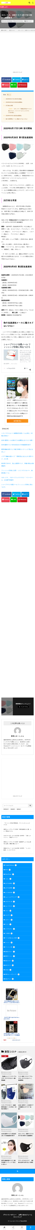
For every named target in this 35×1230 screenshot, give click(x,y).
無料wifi (18, 809)
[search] (30, 805)
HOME (4, 30)
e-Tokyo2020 (23, 1221)
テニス (8, 924)
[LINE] (13, 85)
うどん (8, 878)
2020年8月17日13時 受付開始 (13, 99)
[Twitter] (16, 79)
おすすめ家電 (9, 888)
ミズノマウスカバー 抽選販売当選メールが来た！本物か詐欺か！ (8, 1107)
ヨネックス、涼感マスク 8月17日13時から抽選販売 (25, 1134)
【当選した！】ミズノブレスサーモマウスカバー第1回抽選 (8, 1078)
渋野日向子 (6, 809)
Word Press (9, 874)
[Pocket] (5, 85)
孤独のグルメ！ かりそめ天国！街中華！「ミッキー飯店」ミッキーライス (17, 849)
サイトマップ (17, 1217)
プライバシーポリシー (10, 1214)
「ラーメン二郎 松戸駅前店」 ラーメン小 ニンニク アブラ (17, 824)
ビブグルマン (9, 929)
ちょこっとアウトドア (12, 897)
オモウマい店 (9, 901)
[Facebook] (6, 79)
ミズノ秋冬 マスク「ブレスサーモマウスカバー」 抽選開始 (25, 1078)
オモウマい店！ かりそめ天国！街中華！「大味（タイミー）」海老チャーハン (17, 836)
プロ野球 (8, 933)
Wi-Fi (7, 869)
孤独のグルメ (9, 951)
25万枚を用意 (8, 105)
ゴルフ (8, 910)
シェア (13, 1228)
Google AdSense (10, 865)
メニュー (22, 1228)
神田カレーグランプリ (12, 974)
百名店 (8, 969)
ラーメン (8, 942)
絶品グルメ (9, 979)
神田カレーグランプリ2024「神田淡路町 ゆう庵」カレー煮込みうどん (17, 830)
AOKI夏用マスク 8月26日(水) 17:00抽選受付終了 (16, 444)
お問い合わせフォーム (25, 1214)
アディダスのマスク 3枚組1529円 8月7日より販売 (25, 1161)
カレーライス (9, 906)
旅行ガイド (9, 965)
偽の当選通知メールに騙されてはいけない (16, 119)
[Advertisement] (17, 53)
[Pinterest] (22, 85)
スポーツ (8, 919)
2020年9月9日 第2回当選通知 (12, 115)
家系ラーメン (9, 956)
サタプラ (8, 915)
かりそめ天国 (9, 892)
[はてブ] (25, 79)
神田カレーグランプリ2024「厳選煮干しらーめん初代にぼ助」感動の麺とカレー (17, 842)
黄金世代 (13, 809)
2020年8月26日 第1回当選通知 (13, 102)
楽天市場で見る (17, 421)
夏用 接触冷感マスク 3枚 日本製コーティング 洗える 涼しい (8, 1162)
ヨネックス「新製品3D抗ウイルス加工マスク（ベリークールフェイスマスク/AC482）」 (20, 110)
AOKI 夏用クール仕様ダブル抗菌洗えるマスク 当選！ (17, 440)
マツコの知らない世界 (12, 938)
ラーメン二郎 (9, 947)
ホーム (4, 1228)
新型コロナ (29, 21)
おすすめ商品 (9, 883)
